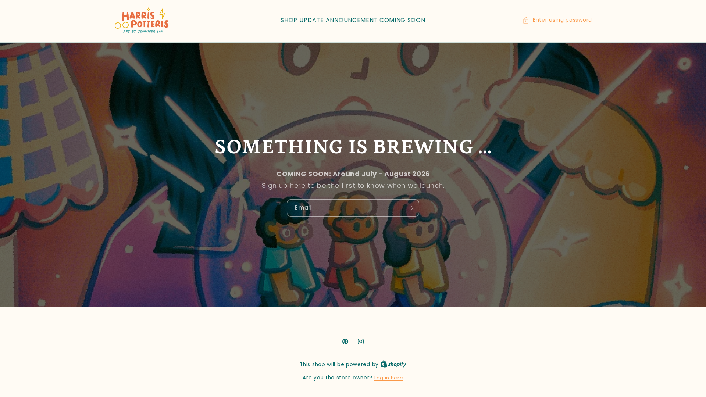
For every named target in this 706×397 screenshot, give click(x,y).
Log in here (388, 377)
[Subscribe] (411, 207)
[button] (557, 20)
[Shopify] (393, 364)
